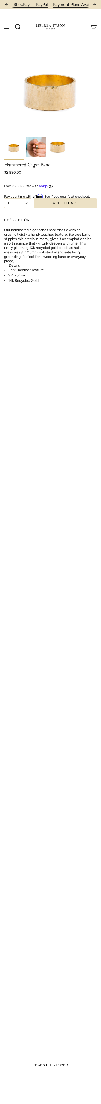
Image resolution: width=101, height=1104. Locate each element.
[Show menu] (7, 27)
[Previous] (6, 4)
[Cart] (93, 27)
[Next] (94, 4)
